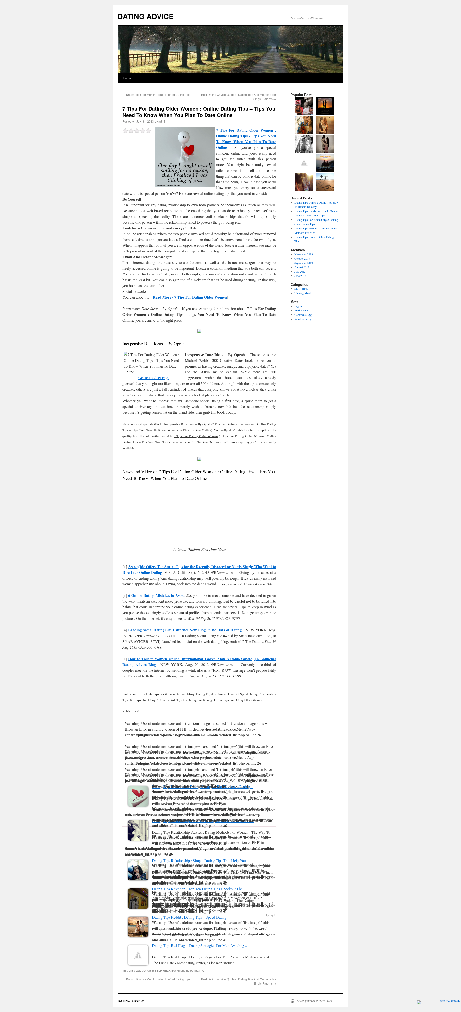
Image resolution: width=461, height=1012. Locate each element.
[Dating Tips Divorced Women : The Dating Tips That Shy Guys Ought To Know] (304, 113)
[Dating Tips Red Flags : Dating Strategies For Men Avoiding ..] (138, 963)
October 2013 (302, 258)
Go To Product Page (153, 377)
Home (127, 78)
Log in (298, 306)
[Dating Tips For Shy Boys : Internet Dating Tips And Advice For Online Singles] (304, 151)
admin (162, 121)
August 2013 (301, 267)
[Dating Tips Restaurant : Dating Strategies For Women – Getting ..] (138, 805)
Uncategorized (302, 293)
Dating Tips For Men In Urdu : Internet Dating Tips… (157, 94)
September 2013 (303, 263)
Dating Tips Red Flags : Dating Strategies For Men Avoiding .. (199, 945)
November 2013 (303, 254)
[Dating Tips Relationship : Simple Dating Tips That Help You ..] (138, 878)
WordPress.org (302, 319)
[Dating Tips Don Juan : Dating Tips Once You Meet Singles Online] (325, 132)
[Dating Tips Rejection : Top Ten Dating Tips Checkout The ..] (138, 907)
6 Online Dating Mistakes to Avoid (156, 595)
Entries (301, 310)
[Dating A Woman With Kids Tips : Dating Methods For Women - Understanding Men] (304, 170)
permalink (196, 970)
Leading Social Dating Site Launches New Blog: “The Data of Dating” (185, 630)
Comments (303, 315)
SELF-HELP (162, 970)
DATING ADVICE (146, 16)
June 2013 (300, 276)
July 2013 (300, 271)
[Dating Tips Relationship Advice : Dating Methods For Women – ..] (138, 839)
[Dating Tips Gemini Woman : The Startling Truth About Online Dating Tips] (304, 132)
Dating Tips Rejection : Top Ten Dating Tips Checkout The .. (198, 888)
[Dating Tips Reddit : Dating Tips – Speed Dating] (138, 935)
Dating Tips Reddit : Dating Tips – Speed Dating (189, 917)
